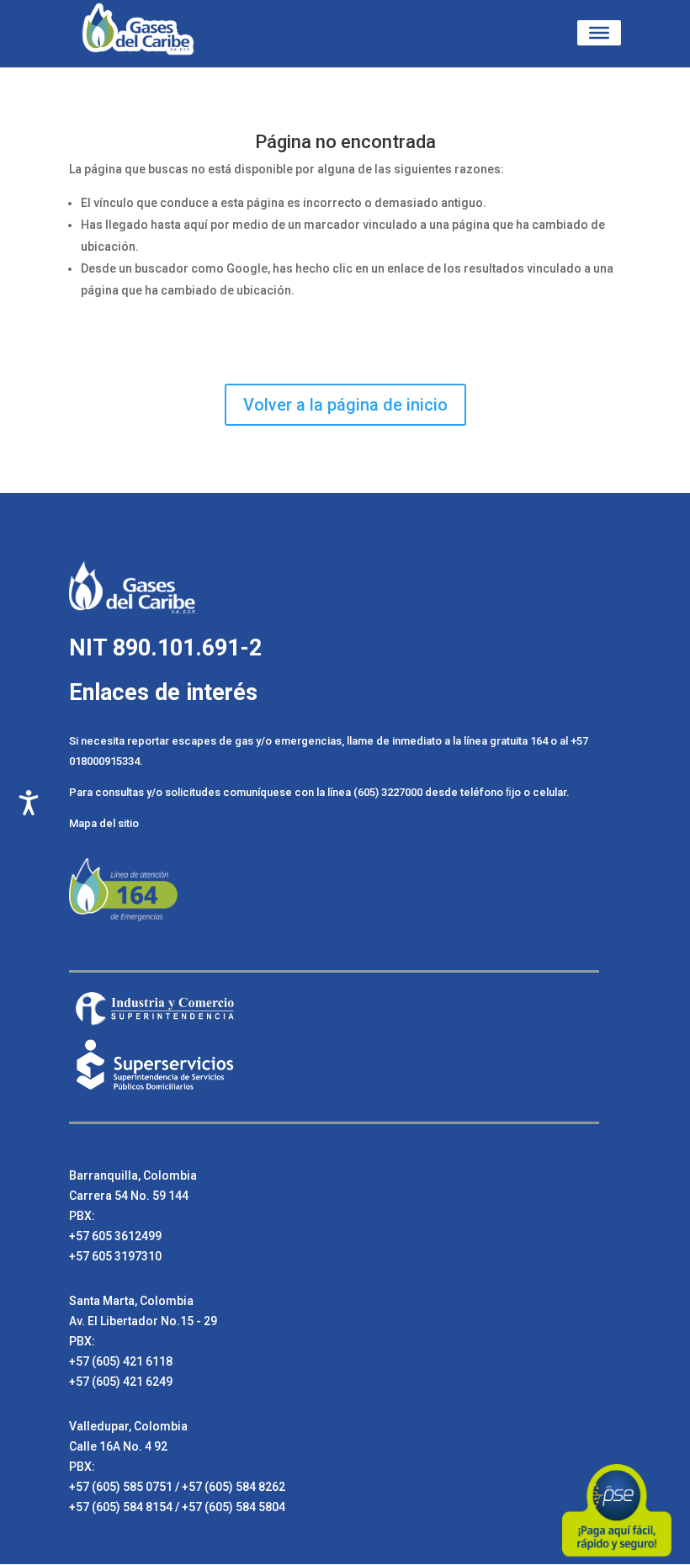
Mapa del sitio (104, 823)
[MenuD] (599, 33)
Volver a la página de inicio (345, 405)
